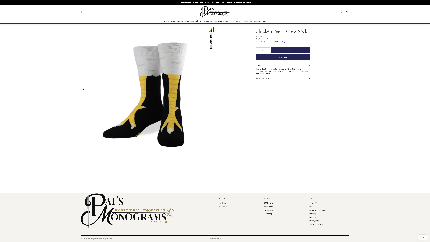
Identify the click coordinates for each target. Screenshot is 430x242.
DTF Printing (268, 203)
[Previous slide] (83, 90)
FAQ (311, 206)
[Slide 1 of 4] (210, 29)
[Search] (81, 12)
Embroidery (268, 206)
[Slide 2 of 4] (210, 35)
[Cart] (346, 12)
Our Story (222, 203)
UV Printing (268, 214)
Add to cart (291, 50)
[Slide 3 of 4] (210, 41)
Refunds (312, 217)
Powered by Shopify (105, 239)
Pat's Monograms (92, 239)
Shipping (312, 214)
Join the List (223, 206)
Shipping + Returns (262, 78)
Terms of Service (316, 224)
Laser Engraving (270, 210)
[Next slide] (204, 90)
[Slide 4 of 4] (210, 47)
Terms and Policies (215, 239)
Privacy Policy (314, 221)
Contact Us (313, 203)
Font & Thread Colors (317, 210)
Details (258, 65)
